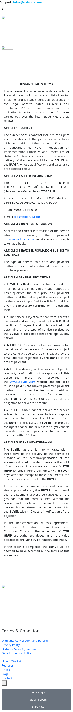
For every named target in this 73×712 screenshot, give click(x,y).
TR (2, 9)
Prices (6, 670)
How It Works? (11, 661)
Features (7, 665)
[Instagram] (6, 619)
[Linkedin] (25, 619)
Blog (5, 674)
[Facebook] (15, 619)
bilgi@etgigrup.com (26, 217)
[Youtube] (34, 619)
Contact (7, 678)
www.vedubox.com (21, 239)
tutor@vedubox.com (27, 2)
